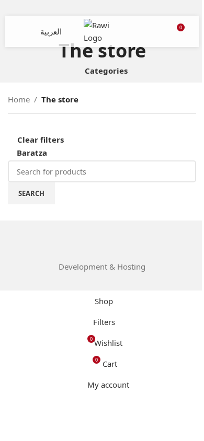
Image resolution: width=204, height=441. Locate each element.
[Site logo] (102, 30)
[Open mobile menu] (25, 31)
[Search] (157, 31)
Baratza (32, 152)
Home (19, 99)
